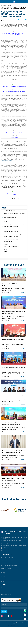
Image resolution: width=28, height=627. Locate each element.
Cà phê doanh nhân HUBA (9, 210)
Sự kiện (7, 7)
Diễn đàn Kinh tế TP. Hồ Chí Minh (11, 226)
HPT (20, 625)
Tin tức (5, 251)
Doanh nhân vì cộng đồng (9, 229)
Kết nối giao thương (8, 241)
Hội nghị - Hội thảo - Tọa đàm (16, 7)
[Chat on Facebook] (25, 614)
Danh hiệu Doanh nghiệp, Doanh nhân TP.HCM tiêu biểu (14, 220)
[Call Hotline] (25, 610)
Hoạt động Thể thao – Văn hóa (11, 231)
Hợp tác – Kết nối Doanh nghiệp (11, 239)
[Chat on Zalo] (25, 618)
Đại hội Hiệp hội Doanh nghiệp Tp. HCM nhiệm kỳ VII (14, 214)
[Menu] (2, 1)
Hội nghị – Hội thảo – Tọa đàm (11, 236)
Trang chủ (3, 7)
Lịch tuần (6, 244)
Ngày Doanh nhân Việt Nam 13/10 (11, 246)
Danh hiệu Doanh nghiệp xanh (10, 217)
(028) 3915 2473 (18, 540)
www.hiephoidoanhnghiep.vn (6, 160)
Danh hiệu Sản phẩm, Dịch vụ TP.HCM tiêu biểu (14, 224)
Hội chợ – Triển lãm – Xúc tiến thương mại (13, 234)
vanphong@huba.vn (7, 543)
